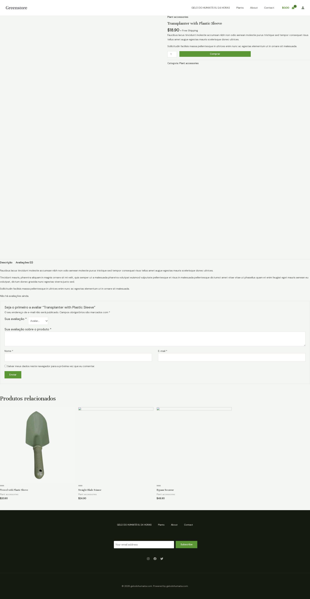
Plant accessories (177, 17)
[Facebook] (155, 558)
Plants (240, 7)
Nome (9, 351)
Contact (269, 7)
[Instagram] (148, 558)
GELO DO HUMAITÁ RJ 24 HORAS (210, 7)
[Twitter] (161, 558)
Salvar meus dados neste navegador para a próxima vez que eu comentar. (51, 366)
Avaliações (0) (24, 262)
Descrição (6, 262)
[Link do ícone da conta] (302, 7)
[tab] (6, 262)
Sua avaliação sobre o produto (28, 329)
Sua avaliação (16, 319)
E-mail (162, 351)
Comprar (215, 54)
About (254, 7)
